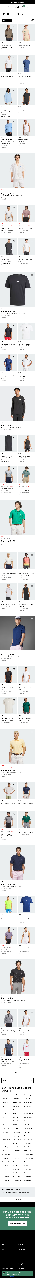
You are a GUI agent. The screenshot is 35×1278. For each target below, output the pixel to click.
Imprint (4, 1244)
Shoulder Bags (27, 1099)
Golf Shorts (5, 1177)
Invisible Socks (15, 1125)
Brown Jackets (3, 1143)
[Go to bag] (32, 7)
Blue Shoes (5, 1132)
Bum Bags (4, 1147)
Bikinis (3, 1113)
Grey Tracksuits (16, 1114)
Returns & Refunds (23, 1235)
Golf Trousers (5, 1180)
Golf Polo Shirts (4, 1173)
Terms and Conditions (8, 1268)
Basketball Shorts (4, 1103)
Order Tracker (6, 1240)
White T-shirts (28, 1158)
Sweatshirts (28, 1117)
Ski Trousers (28, 1110)
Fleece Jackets (6, 1162)
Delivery (4, 1235)
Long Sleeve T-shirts (17, 1140)
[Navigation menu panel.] (3, 7)
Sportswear (16, 1151)
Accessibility (21, 1268)
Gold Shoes (5, 1165)
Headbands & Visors (17, 1117)
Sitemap (20, 1240)
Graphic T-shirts (16, 1099)
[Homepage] (17, 7)
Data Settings (21, 1259)
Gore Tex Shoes (15, 1095)
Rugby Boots (17, 1180)
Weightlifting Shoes (28, 1140)
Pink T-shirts (17, 1165)
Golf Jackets (5, 1169)
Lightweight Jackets (16, 1136)
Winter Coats (5, 1154)
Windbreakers (28, 1162)
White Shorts (28, 1151)
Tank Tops (27, 1125)
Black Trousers (4, 1125)
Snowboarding (28, 1113)
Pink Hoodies (17, 1158)
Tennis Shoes (28, 1128)
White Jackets (28, 1143)
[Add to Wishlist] (14, 27)
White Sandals (28, 1154)
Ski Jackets (27, 1106)
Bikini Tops (5, 1110)
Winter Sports (28, 1169)
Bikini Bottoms (4, 1106)
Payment (20, 1244)
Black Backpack (4, 1117)
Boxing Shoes (5, 1139)
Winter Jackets (26, 1166)
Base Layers (5, 1095)
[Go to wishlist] (7, 7)
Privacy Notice (22, 1264)
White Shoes (28, 1147)
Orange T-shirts (16, 1143)
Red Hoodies (17, 1173)
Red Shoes (16, 1177)
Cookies (4, 1264)
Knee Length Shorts (28, 1095)
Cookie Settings (6, 1259)
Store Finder (21, 1249)
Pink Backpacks (16, 1155)
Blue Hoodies (5, 1128)
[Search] (27, 7)
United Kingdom (20, 1275)
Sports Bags (17, 1147)
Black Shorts (5, 1121)
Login (9, 1204)
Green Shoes (17, 1106)
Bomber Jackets (4, 1136)
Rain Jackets (17, 1169)
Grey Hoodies (17, 1110)
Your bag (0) (23, 1204)
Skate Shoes (28, 1102)
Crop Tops (4, 1158)
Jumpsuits (16, 1132)
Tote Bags (27, 1132)
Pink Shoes (16, 1162)
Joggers (15, 1128)
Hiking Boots (17, 1121)
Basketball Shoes (4, 1099)
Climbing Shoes (4, 1151)
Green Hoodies (17, 1102)
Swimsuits (27, 1121)
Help (3, 1249)
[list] (14, 20)
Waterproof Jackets (27, 1136)
